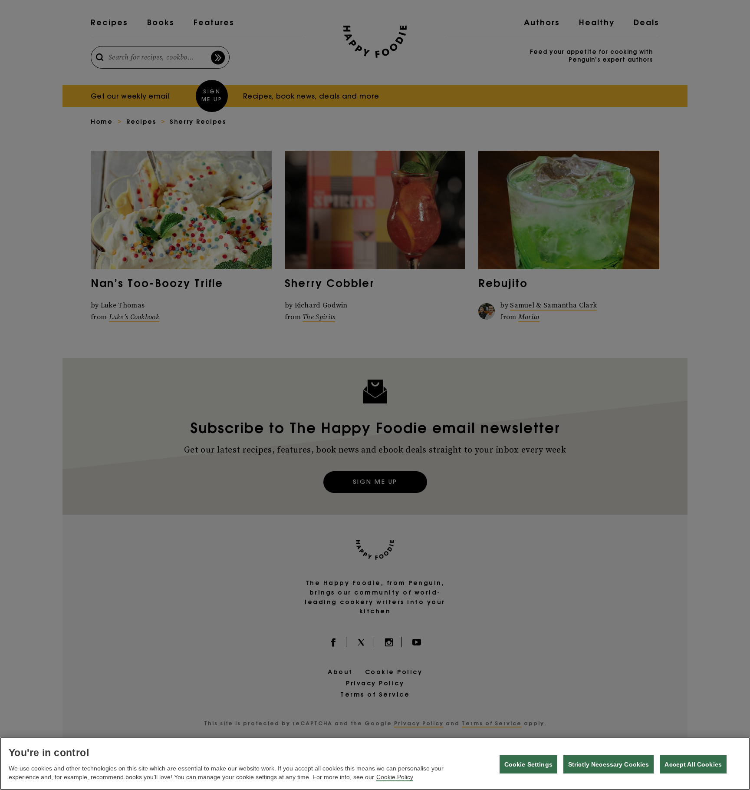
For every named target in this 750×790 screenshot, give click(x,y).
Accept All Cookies (693, 764)
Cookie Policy (394, 776)
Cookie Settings (528, 764)
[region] (375, 763)
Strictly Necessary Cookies (608, 764)
